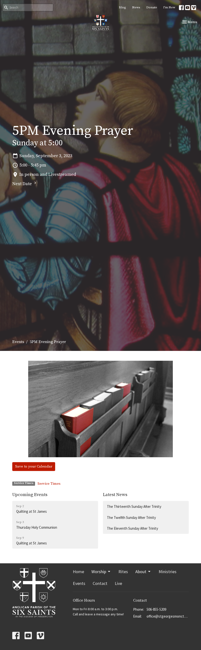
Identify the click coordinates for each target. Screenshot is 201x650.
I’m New (169, 7)
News (136, 7)
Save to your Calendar (33, 466)
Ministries (167, 571)
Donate (151, 7)
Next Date (22, 184)
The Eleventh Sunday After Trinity (132, 528)
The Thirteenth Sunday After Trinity (134, 506)
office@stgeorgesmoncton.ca (168, 616)
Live (118, 583)
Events (18, 341)
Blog (122, 7)
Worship (98, 571)
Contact (100, 583)
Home (78, 571)
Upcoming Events (29, 495)
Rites (123, 571)
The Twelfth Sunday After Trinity (131, 517)
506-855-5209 (156, 609)
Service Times (49, 483)
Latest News (115, 495)
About (140, 571)
